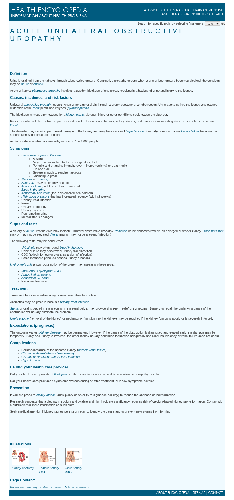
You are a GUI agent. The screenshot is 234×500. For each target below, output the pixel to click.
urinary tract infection (74, 302)
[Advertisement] (114, 55)
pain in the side (50, 155)
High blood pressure (35, 196)
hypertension (135, 131)
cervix (14, 124)
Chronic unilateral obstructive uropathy (48, 353)
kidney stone (75, 114)
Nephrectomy (19, 318)
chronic (38, 84)
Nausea (26, 179)
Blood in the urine (33, 189)
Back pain (28, 182)
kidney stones (46, 395)
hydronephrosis (79, 108)
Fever (54, 234)
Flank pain (28, 155)
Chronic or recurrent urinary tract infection (50, 356)
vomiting (42, 179)
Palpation (121, 231)
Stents (14, 308)
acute (25, 84)
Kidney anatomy (23, 468)
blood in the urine (71, 247)
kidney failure (190, 131)
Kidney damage (50, 332)
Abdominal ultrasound (36, 274)
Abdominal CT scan (35, 278)
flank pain (60, 374)
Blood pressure (213, 231)
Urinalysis (28, 247)
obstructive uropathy (46, 90)
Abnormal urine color (35, 193)
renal (36, 108)
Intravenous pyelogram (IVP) (41, 271)
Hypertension (30, 360)
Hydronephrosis (21, 264)
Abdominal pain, (32, 186)
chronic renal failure (91, 350)
